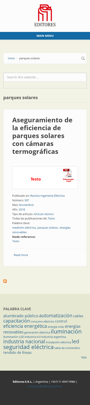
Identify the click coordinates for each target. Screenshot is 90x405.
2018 (22, 209)
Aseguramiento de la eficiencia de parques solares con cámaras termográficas (42, 135)
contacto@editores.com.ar (45, 386)
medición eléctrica (24, 228)
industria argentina (53, 337)
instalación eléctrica (58, 342)
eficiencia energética (25, 326)
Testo (51, 218)
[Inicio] (45, 15)
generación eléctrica (37, 332)
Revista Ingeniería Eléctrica (47, 196)
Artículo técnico (44, 214)
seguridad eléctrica (28, 347)
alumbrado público (20, 315)
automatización (55, 315)
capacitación (16, 321)
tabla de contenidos (67, 348)
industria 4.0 (33, 337)
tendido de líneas (17, 352)
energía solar (56, 327)
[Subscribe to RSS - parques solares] (45, 281)
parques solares (47, 228)
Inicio (11, 58)
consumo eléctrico (42, 321)
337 (26, 200)
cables (78, 316)
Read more (21, 255)
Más (84, 357)
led (75, 341)
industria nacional (24, 341)
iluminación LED (13, 337)
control (61, 321)
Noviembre (26, 205)
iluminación (66, 331)
